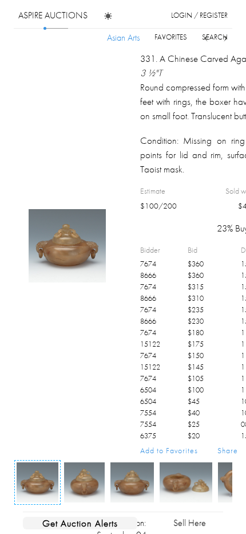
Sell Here (189, 523)
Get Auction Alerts (80, 523)
